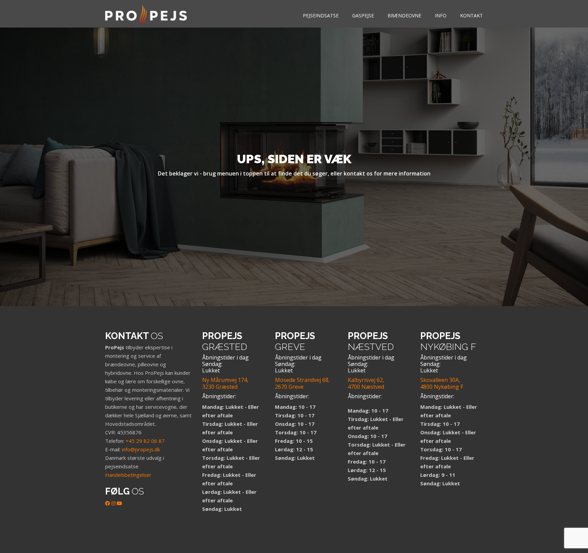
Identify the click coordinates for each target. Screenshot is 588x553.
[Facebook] (107, 503)
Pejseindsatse (321, 15)
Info (440, 15)
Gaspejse (363, 15)
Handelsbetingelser (128, 474)
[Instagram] (8, 524)
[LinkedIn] (113, 503)
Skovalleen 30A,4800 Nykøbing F (441, 383)
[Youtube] (119, 503)
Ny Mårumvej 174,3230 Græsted (225, 383)
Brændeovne (404, 15)
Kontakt (471, 15)
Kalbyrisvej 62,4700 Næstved (366, 383)
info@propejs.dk (141, 449)
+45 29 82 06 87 (145, 440)
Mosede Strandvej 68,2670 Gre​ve (302, 383)
